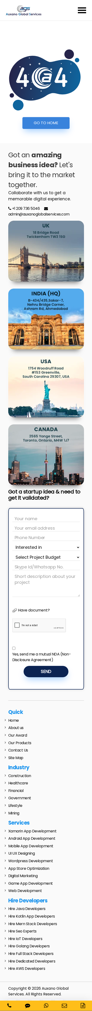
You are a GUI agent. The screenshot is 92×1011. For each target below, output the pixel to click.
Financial (16, 790)
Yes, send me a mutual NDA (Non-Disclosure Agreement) (41, 657)
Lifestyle (15, 805)
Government (19, 798)
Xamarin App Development (32, 831)
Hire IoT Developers (25, 938)
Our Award (17, 735)
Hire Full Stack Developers (31, 953)
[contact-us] (83, 1005)
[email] (64, 1005)
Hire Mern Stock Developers (32, 924)
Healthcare (18, 783)
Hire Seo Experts (22, 931)
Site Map (15, 757)
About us (16, 727)
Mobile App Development (30, 846)
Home (13, 720)
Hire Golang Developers (29, 946)
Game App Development (30, 883)
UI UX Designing (21, 853)
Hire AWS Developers (26, 968)
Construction (19, 775)
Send (46, 671)
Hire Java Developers (27, 908)
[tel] (9, 1005)
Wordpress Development (30, 861)
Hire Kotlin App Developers (31, 916)
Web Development (25, 890)
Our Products (19, 743)
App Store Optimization (28, 868)
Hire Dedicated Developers (31, 961)
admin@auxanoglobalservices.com (39, 214)
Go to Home (46, 123)
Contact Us (18, 750)
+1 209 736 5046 (25, 208)
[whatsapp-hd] (46, 1005)
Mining (13, 813)
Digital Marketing (23, 876)
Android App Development (31, 838)
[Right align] (82, 10)
